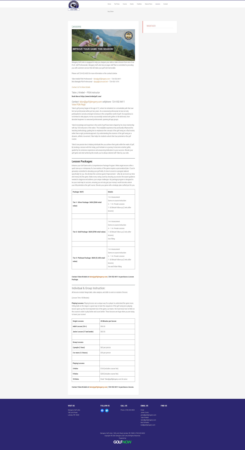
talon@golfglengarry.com (102, 79)
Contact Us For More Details (81, 87)
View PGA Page (78, 104)
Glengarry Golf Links (82, 8)
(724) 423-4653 (130, 410)
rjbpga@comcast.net (101, 82)
